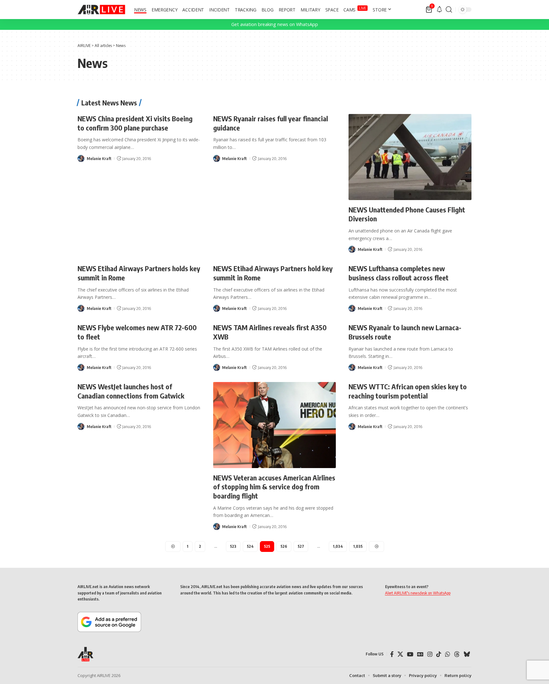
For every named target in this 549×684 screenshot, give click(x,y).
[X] (400, 654)
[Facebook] (392, 654)
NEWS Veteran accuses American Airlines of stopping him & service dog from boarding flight (274, 486)
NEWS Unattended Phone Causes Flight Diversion (407, 214)
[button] (449, 9)
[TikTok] (439, 654)
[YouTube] (410, 654)
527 (301, 546)
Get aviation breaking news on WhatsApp (274, 24)
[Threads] (456, 654)
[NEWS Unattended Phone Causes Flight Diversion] (410, 157)
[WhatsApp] (448, 654)
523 (233, 546)
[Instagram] (430, 654)
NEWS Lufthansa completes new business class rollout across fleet (399, 273)
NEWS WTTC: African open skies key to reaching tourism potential (408, 391)
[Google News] (420, 654)
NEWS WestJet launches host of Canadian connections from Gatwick (131, 391)
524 (250, 546)
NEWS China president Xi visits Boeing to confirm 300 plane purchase (135, 123)
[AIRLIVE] (101, 9)
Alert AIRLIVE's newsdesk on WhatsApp (418, 592)
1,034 (338, 546)
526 (284, 546)
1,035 (358, 546)
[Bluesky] (466, 654)
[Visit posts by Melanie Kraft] (81, 158)
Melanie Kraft (99, 158)
